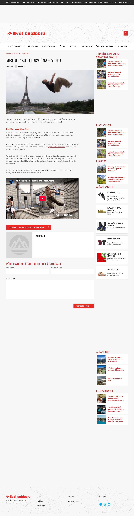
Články (62, 46)
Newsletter (71, 496)
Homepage (9, 54)
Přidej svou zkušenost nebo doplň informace (27, 227)
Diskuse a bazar (87, 46)
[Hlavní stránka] (24, 33)
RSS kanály (102, 496)
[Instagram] (105, 504)
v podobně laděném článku (56, 147)
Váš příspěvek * (10, 279)
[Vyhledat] (126, 33)
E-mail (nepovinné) (56, 268)
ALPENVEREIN (122, 46)
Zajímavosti (25, 54)
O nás (39, 496)
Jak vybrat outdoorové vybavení (108, 55)
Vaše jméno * (10, 268)
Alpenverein (41, 505)
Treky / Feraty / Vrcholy (16, 46)
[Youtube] (109, 504)
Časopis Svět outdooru (104, 46)
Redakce (40, 501)
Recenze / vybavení (48, 46)
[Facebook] (101, 504)
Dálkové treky (33, 46)
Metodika (73, 46)
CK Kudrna (71, 501)
